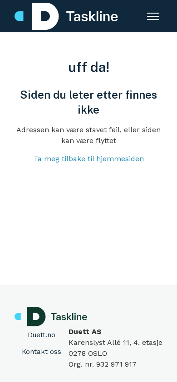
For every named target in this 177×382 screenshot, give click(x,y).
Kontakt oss (41, 352)
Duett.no (41, 335)
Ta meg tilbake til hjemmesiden (89, 158)
